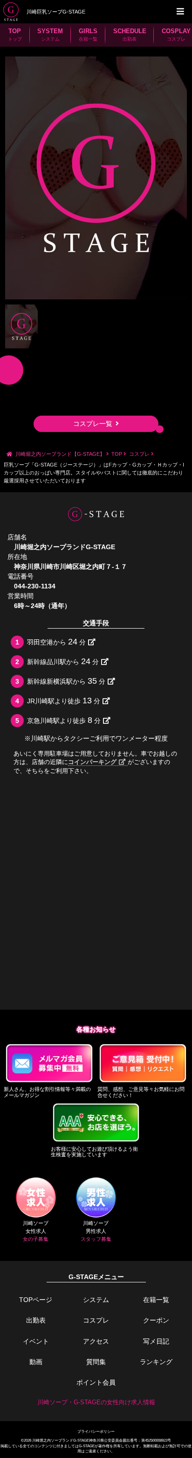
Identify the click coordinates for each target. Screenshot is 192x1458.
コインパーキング (92, 762)
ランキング (156, 1362)
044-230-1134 (34, 586)
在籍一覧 (156, 1299)
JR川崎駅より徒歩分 (63, 700)
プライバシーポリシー (96, 1431)
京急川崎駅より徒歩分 (63, 720)
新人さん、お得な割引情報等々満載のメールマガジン (47, 1092)
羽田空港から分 (56, 641)
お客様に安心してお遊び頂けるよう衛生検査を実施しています (94, 1152)
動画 (35, 1362)
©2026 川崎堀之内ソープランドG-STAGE (55, 1440)
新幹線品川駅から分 (62, 661)
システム (96, 1299)
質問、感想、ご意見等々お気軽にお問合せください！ (141, 1092)
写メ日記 (156, 1341)
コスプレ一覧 (92, 423)
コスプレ (96, 1320)
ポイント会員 (96, 1382)
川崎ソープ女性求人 (35, 1231)
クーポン (156, 1320)
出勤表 (36, 1320)
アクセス (96, 1341)
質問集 (96, 1362)
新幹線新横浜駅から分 (66, 681)
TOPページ (35, 1299)
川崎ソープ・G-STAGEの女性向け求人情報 (96, 1402)
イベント (36, 1341)
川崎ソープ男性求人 (96, 1231)
